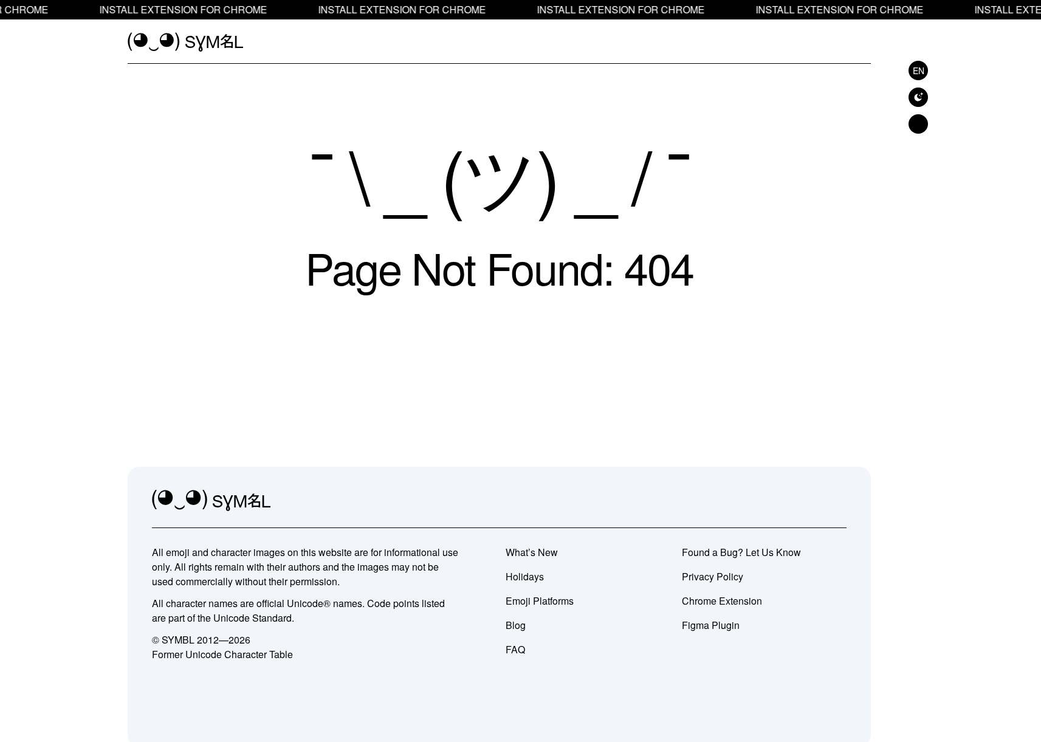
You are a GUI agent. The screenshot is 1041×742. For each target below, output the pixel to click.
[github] (810, 500)
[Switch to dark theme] (918, 97)
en (918, 70)
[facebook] (837, 500)
